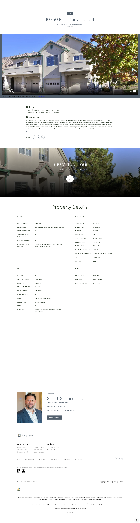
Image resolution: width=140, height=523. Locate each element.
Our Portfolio (41, 459)
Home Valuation (54, 459)
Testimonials (66, 459)
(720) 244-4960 (22, 450)
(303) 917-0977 (38, 450)
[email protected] (42, 96)
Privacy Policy (118, 482)
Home (18, 459)
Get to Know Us (29, 459)
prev (8, 91)
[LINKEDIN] (121, 458)
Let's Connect (78, 459)
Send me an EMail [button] (54, 417)
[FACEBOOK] (116, 458)
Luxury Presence (31, 482)
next (12, 91)
